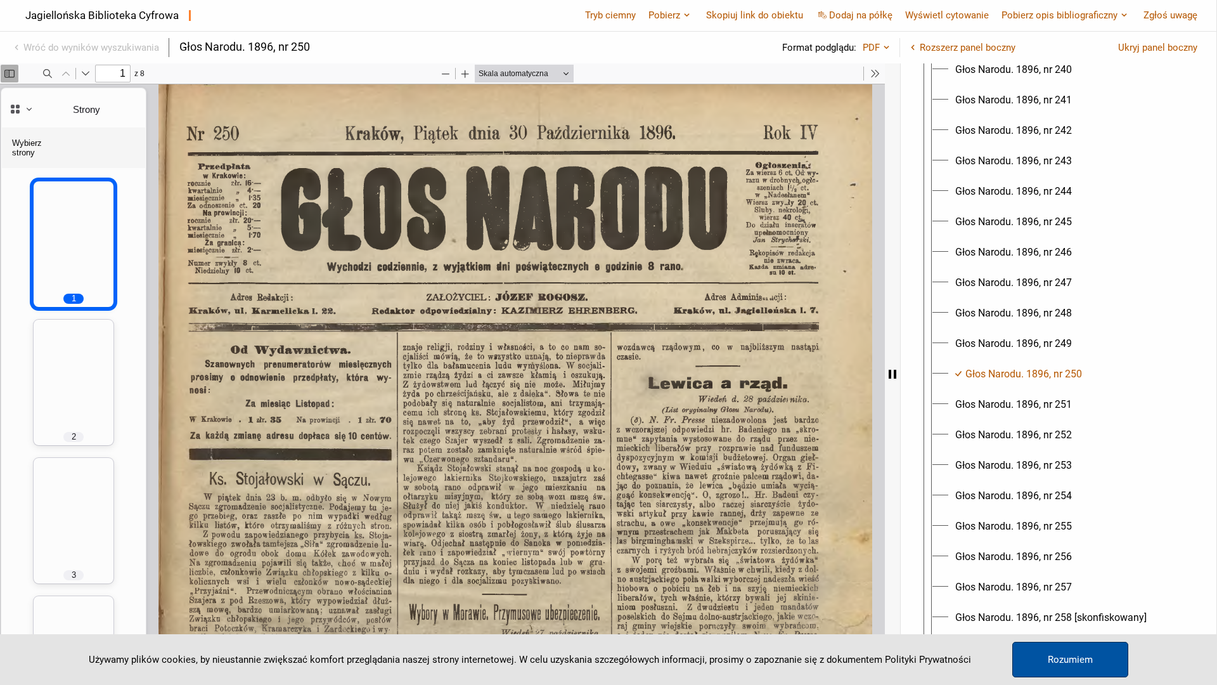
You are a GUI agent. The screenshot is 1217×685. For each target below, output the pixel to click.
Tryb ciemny (610, 15)
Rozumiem (1070, 659)
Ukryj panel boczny (1157, 47)
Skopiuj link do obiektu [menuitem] (754, 15)
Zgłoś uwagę (1170, 15)
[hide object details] (892, 374)
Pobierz (664, 15)
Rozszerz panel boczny (967, 47)
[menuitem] (1013, 69)
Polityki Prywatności (928, 659)
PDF (871, 47)
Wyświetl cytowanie (947, 15)
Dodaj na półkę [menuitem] (860, 15)
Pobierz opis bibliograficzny (1059, 15)
